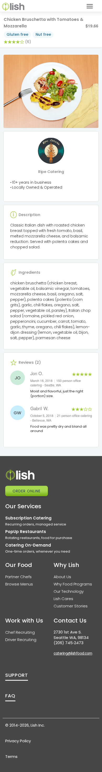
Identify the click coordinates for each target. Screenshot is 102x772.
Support (16, 675)
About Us (62, 576)
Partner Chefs (18, 576)
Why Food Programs (73, 584)
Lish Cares (63, 598)
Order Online (27, 491)
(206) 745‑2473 (68, 642)
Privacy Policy (18, 741)
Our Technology (69, 591)
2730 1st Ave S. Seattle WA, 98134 (71, 634)
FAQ (10, 695)
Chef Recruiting (20, 632)
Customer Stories (71, 606)
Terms (11, 756)
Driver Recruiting (20, 639)
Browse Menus (19, 584)
